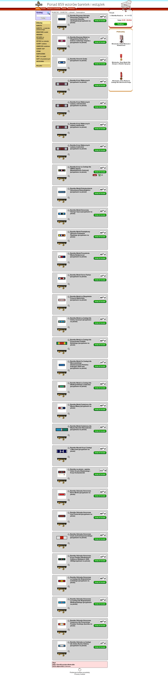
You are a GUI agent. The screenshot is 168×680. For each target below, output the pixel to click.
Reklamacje (71, 8)
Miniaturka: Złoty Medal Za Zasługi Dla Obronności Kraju (121, 81)
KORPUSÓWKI (40, 54)
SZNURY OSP (40, 49)
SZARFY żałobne (41, 43)
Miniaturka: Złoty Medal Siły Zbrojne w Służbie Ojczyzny (121, 63)
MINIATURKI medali (42, 32)
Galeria (64, 8)
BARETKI (39, 25)
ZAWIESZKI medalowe (43, 46)
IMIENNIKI (39, 34)
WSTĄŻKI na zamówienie (40, 37)
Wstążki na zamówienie (54, 8)
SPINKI (38, 51)
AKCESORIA (40, 61)
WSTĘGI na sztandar (42, 41)
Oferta (37, 8)
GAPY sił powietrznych (43, 59)
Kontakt (43, 8)
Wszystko (39, 65)
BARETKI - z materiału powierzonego (43, 28)
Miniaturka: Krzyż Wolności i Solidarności (121, 44)
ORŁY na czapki (41, 56)
